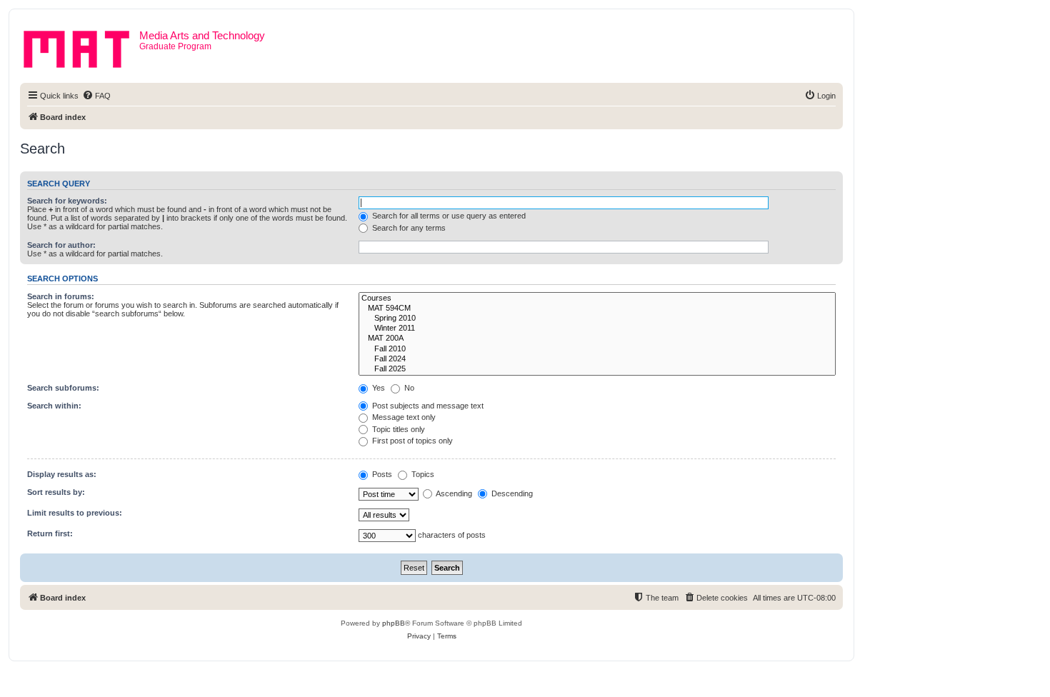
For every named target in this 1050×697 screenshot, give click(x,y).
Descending (511, 493)
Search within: (54, 405)
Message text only (403, 417)
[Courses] (597, 299)
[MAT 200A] (597, 339)
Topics (421, 474)
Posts (381, 474)
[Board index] (81, 46)
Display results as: (61, 474)
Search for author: (61, 245)
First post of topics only (411, 440)
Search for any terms (408, 228)
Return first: (50, 533)
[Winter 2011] (597, 329)
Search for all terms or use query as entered (448, 215)
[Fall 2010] (597, 349)
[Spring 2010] (597, 319)
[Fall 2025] (597, 369)
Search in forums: (60, 296)
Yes (377, 387)
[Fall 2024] (597, 359)
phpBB (393, 623)
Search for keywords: (67, 200)
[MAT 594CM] (597, 309)
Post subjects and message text (427, 405)
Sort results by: (56, 492)
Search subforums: (63, 387)
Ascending (453, 493)
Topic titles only (397, 429)
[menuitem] (96, 95)
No (408, 387)
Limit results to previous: (74, 512)
